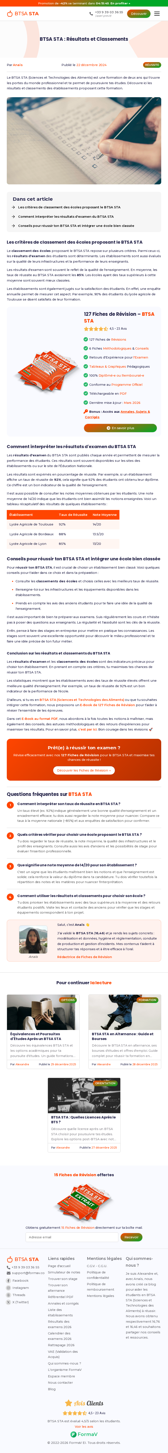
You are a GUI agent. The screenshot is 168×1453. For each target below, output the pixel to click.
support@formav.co (28, 1273)
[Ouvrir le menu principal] (157, 13)
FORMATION (147, 1000)
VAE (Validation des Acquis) (63, 1354)
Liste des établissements (60, 1312)
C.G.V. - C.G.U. (97, 1266)
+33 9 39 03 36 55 (25, 1267)
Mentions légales (100, 1296)
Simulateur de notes (64, 1272)
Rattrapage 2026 (61, 1345)
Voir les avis (84, 1427)
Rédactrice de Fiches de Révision (84, 957)
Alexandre (22, 1064)
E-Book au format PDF (40, 719)
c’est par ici (87, 729)
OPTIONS (68, 1000)
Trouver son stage (62, 1279)
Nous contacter (60, 1383)
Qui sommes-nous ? (64, 1363)
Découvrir (139, 14)
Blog (52, 1389)
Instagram (20, 1288)
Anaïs (18, 65)
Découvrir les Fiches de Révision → (84, 770)
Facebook (20, 1281)
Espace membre (61, 1376)
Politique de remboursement (100, 1286)
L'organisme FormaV (64, 1370)
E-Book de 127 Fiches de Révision (107, 705)
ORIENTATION (105, 1083)
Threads (18, 1295)
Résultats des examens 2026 (60, 1324)
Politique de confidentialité (98, 1275)
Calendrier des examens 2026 (60, 1336)
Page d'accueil (59, 1266)
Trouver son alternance (58, 1287)
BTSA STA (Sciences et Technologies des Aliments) (82, 700)
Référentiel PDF (60, 1297)
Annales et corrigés (63, 1303)
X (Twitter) (20, 1302)
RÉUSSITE (152, 64)
